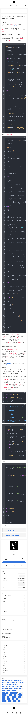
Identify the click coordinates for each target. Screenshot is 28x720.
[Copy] (25, 44)
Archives (7, 5)
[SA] (16, 712)
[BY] (12, 712)
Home (3, 5)
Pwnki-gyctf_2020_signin (11, 530)
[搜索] (26, 6)
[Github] (6, 566)
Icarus (21, 709)
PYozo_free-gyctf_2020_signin (12, 535)
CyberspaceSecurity (11, 16)
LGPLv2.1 (15, 25)
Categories (12, 5)
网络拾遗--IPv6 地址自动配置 (8, 620)
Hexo (18, 709)
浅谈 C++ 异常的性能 (6, 633)
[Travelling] (24, 6)
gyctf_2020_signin (8, 18)
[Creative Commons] (8, 712)
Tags (17, 5)
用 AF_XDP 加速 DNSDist (7, 629)
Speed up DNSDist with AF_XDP (8, 625)
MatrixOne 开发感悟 (6, 637)
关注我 (14, 562)
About (20, 5)
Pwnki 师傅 (9, 363)
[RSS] (22, 566)
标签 (3, 11)
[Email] (14, 566)
